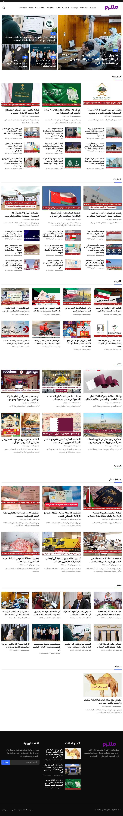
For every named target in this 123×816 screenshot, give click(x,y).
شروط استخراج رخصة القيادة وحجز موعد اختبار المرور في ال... (15, 309)
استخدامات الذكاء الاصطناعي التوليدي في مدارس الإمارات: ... (106, 560)
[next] (117, 42)
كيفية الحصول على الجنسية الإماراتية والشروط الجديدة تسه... (105, 514)
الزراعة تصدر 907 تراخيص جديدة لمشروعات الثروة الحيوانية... (15, 645)
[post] (89, 42)
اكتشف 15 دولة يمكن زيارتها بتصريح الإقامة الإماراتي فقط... (62, 514)
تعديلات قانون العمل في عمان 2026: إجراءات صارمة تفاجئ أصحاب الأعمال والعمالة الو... (94, 249)
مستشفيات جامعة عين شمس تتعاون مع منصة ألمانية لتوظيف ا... (45, 63)
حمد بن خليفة (117, 402)
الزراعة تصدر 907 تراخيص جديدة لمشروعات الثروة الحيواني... (17, 63)
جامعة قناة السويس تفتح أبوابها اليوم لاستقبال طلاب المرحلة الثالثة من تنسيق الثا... (53, 768)
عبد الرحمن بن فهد (116, 519)
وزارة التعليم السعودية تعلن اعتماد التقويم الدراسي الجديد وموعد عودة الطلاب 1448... (12, 132)
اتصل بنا (13, 810)
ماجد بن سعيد (117, 219)
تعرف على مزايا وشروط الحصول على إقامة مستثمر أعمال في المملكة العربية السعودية (94, 132)
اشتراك (5, 762)
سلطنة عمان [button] (41, 7)
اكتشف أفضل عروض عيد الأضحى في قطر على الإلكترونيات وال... (21, 441)
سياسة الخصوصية (25, 810)
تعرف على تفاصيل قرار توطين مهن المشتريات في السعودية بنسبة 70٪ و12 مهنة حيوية (12, 162)
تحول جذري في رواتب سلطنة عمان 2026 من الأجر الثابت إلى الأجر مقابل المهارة (53, 233)
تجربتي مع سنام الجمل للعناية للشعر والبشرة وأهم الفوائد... (103, 701)
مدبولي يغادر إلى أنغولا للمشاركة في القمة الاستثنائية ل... (77, 613)
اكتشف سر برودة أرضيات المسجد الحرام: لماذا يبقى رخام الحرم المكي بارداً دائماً (94, 146)
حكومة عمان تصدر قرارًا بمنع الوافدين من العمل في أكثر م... (65, 214)
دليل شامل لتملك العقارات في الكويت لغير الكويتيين (78, 309)
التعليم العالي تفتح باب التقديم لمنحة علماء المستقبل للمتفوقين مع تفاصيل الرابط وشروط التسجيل (30, 38)
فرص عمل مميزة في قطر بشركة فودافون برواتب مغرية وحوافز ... (23, 398)
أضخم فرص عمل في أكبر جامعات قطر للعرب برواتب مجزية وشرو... (104, 441)
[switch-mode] (3, 1)
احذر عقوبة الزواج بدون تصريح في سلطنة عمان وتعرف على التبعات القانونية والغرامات (12, 264)
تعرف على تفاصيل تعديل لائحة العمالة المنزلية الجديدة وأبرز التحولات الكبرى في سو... (13, 147)
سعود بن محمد (117, 116)
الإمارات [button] (75, 7)
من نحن (4, 810)
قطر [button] (59, 7)
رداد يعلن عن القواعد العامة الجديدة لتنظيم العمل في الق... (109, 613)
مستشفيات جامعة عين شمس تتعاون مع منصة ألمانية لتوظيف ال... (46, 647)
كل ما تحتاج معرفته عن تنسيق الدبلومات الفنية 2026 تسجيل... (46, 613)
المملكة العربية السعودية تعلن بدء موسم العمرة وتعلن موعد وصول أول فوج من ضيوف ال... (53, 147)
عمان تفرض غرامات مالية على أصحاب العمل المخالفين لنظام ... (104, 214)
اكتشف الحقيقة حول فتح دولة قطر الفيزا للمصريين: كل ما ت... (62, 441)
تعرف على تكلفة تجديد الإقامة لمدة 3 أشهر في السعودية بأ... (62, 111)
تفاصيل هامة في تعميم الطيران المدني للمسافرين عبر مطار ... (16, 341)
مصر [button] (31, 7)
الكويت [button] (66, 7)
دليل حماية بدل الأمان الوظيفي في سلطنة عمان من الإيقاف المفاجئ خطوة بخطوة (53, 264)
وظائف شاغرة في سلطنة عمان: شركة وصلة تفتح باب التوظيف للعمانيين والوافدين (12, 233)
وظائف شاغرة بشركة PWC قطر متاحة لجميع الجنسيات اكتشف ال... (103, 398)
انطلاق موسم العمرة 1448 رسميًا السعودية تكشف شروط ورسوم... (104, 111)
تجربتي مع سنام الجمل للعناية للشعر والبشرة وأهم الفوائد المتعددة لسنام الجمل (54, 753)
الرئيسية (93, 7)
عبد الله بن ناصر (117, 618)
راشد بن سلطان (117, 314)
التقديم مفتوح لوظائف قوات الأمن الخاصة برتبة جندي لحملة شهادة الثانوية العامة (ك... (53, 162)
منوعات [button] (24, 7)
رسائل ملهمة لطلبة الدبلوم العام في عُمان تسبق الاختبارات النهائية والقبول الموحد (53, 249)
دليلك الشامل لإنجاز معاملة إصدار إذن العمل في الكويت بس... (110, 343)
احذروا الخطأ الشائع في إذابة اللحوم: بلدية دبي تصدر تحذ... (21, 560)
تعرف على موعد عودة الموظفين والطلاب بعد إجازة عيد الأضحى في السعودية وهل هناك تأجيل (53, 132)
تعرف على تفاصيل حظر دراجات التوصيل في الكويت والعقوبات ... (46, 341)
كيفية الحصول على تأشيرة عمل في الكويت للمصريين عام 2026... (46, 309)
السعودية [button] (84, 7)
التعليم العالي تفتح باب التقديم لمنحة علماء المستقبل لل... (78, 645)
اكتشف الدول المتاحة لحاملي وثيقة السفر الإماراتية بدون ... (21, 514)
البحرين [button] (51, 7)
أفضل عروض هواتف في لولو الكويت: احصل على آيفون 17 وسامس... (79, 343)
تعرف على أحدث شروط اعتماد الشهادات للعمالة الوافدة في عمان (95, 233)
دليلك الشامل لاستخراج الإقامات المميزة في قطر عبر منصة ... (63, 398)
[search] (3, 7)
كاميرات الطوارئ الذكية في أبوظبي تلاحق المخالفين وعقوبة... (63, 560)
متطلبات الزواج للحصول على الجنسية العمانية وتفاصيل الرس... (22, 214)
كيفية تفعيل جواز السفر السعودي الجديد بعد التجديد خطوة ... (22, 111)
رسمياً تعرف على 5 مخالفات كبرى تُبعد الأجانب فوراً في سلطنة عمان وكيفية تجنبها (94, 262)
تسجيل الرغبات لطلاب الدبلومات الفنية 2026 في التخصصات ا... (15, 613)
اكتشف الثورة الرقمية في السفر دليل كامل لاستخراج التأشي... (109, 309)
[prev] (62, 42)
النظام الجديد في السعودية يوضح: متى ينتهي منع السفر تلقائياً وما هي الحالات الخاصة (94, 162)
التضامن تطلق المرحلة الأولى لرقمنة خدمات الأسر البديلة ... (109, 645)
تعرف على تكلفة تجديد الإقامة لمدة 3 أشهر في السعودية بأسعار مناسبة (54, 782)
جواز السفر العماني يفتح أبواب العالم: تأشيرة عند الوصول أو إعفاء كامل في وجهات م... (13, 249)
